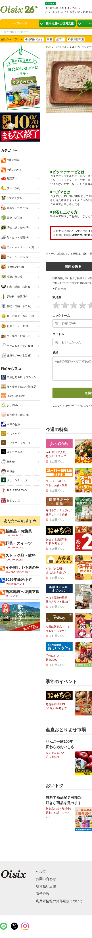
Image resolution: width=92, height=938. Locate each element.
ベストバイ (13, 433)
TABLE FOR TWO (16, 490)
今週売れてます (34, 39)
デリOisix (12, 405)
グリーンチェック (17, 480)
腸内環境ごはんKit (17, 414)
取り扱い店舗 (46, 886)
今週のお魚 (13, 424)
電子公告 (42, 894)
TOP (48, 46)
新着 (49, 39)
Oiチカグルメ (14, 452)
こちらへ (75, 7)
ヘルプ (41, 871)
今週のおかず (14, 169)
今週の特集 (12, 159)
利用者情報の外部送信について (59, 901)
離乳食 (10, 461)
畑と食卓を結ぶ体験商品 (21, 386)
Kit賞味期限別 (76, 39)
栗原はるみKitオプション (21, 377)
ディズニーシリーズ (18, 443)
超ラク (60, 39)
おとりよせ (13, 500)
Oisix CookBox (15, 396)
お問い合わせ (46, 879)
